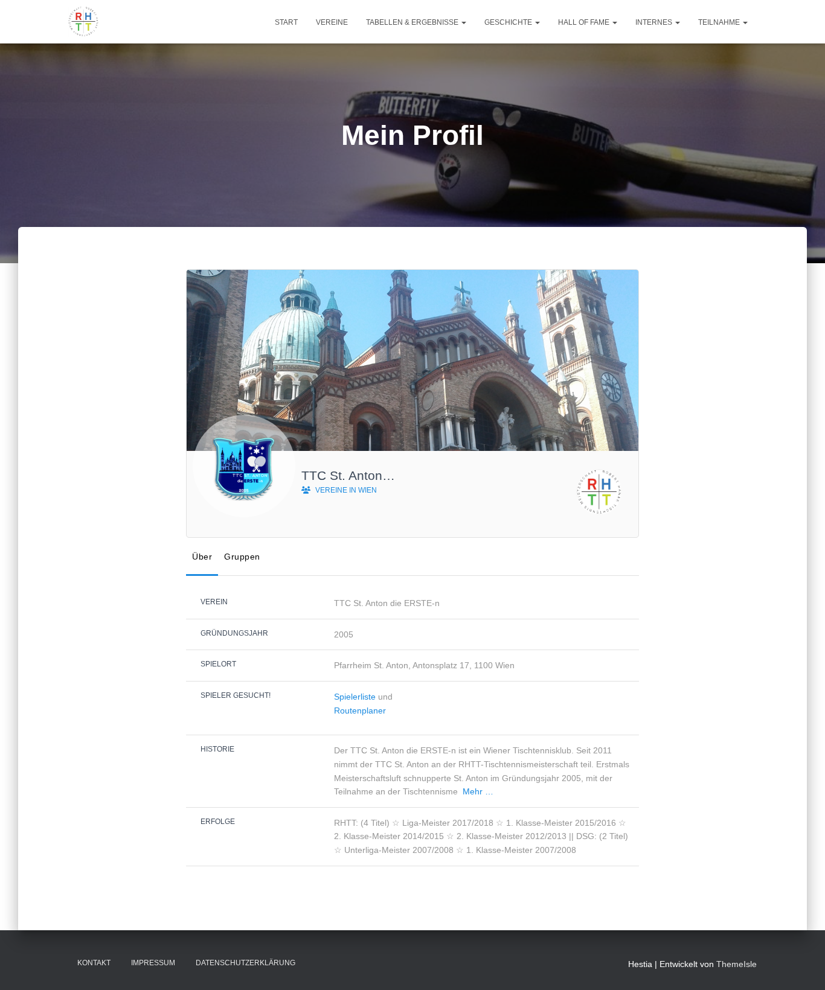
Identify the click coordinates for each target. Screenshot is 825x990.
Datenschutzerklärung (245, 963)
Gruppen (242, 556)
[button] (463, 22)
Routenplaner (360, 710)
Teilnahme (720, 22)
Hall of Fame (584, 22)
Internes (654, 22)
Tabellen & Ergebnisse (413, 22)
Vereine (332, 22)
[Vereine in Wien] (599, 492)
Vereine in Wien (345, 490)
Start (286, 22)
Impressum (153, 963)
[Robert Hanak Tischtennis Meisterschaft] (83, 22)
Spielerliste (355, 696)
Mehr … (478, 791)
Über (202, 556)
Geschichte (509, 22)
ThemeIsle (736, 964)
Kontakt (94, 963)
